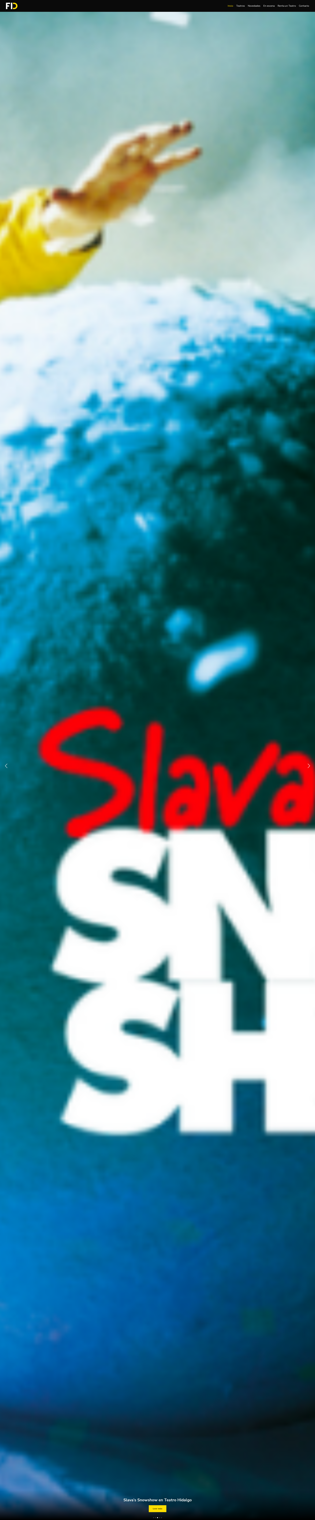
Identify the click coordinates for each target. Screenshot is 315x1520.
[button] (6, 766)
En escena (269, 6)
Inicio (230, 6)
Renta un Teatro (287, 6)
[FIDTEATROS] (11, 6)
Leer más (157, 1508)
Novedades (254, 6)
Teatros (240, 6)
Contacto (304, 6)
